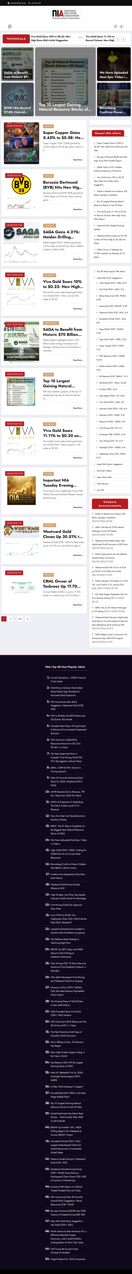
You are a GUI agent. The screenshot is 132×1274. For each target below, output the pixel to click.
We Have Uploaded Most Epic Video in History (114, 74)
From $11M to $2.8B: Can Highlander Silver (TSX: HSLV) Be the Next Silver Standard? (68, 918)
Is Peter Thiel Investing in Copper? (67, 1086)
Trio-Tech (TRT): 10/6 (108, 389)
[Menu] (9, 26)
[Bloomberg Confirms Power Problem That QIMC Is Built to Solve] (114, 99)
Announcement (51, 323)
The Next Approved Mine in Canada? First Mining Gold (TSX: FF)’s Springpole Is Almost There (67, 757)
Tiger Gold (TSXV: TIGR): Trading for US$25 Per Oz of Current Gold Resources (68, 853)
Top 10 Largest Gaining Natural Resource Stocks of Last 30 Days (60, 383)
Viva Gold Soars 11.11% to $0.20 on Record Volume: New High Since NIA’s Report (84, 38)
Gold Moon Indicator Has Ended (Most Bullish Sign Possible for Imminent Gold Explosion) (66, 691)
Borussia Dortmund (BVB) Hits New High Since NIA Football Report (62, 185)
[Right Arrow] (123, 39)
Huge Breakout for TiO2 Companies (68, 1259)
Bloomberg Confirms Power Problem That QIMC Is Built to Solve (111, 110)
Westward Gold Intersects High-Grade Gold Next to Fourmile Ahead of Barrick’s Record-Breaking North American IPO (110, 621)
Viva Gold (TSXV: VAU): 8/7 (111, 402)
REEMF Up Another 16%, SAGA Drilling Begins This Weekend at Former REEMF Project (66, 1131)
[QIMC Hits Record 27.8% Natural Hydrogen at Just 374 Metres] (17, 99)
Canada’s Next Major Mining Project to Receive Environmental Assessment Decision (69, 729)
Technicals (49, 225)
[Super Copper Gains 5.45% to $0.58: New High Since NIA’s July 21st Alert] (21, 142)
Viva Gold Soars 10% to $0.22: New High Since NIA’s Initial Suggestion (62, 284)
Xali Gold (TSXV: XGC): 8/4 (111, 289)
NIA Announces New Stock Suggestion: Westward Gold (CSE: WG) (67, 705)
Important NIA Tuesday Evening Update (58, 483)
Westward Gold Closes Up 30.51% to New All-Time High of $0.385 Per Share (62, 534)
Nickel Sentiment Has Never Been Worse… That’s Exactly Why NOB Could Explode (67, 1117)
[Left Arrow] (118, 39)
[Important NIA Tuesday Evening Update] (21, 490)
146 (20, 618)
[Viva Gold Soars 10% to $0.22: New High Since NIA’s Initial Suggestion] (21, 291)
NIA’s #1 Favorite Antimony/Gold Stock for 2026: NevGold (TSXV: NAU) (67, 781)
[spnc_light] (121, 26)
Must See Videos (104, 470)
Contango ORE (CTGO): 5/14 (112, 434)
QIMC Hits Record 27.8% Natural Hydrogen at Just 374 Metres (17, 110)
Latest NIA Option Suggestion (110, 464)
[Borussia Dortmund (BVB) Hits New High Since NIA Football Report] (21, 192)
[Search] (115, 27)
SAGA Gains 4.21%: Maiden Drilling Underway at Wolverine (61, 234)
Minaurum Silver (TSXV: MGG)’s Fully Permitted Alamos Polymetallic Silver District (68, 991)
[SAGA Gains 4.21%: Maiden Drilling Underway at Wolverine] (21, 242)
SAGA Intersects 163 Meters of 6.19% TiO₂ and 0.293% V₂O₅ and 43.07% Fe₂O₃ (110, 584)
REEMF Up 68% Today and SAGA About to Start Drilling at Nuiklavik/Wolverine (67, 953)
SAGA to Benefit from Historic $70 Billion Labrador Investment (17, 74)
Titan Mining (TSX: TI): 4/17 (111, 440)
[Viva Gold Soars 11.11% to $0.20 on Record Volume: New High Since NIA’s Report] (21, 440)
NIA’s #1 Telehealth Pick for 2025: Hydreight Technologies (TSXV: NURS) (67, 1076)
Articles (48, 126)
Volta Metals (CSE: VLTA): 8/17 (113, 282)
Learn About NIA (104, 477)
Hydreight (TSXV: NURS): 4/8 (112, 447)
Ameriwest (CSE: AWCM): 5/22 (113, 306)
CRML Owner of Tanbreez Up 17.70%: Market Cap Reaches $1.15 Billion (95, 107)
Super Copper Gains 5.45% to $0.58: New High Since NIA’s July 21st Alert (63, 135)
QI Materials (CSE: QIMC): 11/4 (113, 376)
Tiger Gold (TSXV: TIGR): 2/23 (112, 339)
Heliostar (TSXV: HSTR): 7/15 (112, 415)
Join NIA (100, 490)
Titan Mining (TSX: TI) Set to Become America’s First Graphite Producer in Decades (68, 967)
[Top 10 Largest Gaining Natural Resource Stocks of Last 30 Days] (21, 391)
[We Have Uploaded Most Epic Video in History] (114, 64)
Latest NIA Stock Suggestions (109, 277)
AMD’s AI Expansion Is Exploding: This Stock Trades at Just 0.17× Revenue (67, 805)
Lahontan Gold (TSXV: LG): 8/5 (113, 408)
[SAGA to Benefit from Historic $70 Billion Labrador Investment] (17, 64)
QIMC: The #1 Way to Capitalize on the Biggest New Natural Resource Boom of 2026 (68, 829)
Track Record (102, 483)
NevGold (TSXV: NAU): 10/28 (112, 382)
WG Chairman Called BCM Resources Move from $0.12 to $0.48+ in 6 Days (65, 743)
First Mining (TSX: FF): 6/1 (110, 428)
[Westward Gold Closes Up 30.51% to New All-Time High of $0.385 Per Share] (21, 540)
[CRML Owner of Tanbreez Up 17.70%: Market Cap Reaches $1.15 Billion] (95, 81)
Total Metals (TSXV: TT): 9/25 (112, 395)
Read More (77, 159)
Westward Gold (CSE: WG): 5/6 (113, 312)
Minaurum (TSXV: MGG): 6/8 (112, 421)
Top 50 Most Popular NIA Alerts (111, 271)
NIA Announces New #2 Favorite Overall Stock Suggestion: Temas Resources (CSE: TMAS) (67, 1200)
